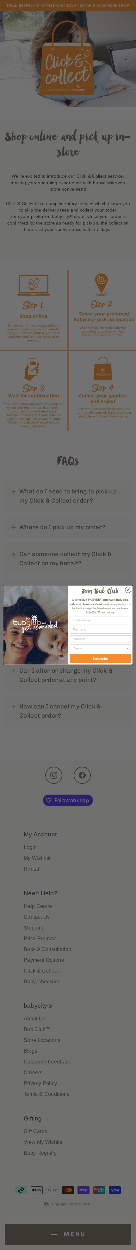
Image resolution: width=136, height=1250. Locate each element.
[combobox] (99, 648)
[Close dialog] (128, 590)
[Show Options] (127, 648)
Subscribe (100, 658)
